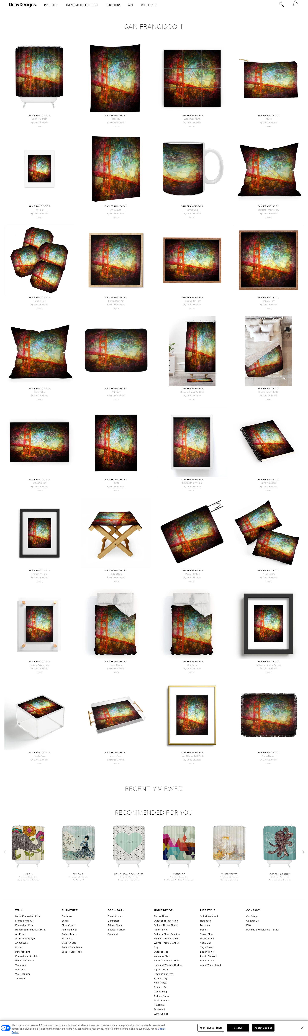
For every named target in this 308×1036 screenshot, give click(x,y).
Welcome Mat (161, 956)
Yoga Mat (205, 943)
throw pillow (39, 392)
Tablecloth (160, 1009)
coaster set (39, 301)
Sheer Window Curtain (166, 960)
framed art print (39, 574)
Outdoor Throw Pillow (166, 921)
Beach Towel (207, 952)
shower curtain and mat (192, 392)
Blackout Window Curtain (168, 965)
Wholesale (149, 5)
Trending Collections (82, 5)
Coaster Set (160, 987)
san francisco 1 (39, 115)
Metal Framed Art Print (28, 916)
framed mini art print (192, 483)
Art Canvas (21, 943)
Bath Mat (113, 934)
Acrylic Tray (160, 978)
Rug (156, 947)
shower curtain (39, 119)
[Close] (302, 1028)
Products (51, 5)
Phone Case (207, 960)
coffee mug (192, 210)
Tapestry (20, 978)
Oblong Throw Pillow (166, 925)
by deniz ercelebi (39, 122)
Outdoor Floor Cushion (167, 934)
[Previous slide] (5, 852)
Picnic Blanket (208, 956)
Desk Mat (205, 925)
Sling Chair (68, 925)
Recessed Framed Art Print (30, 930)
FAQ (248, 925)
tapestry (116, 119)
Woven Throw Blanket (166, 943)
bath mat (116, 392)
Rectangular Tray (164, 974)
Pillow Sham (115, 925)
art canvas (116, 210)
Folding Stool (69, 930)
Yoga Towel (206, 947)
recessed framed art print (268, 665)
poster (116, 483)
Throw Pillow (161, 916)
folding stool (115, 574)
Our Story (113, 5)
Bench (65, 921)
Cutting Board (162, 996)
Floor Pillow (161, 930)
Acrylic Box (160, 983)
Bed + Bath (116, 910)
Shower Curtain (116, 930)
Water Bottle (207, 938)
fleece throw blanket (268, 392)
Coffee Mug (160, 991)
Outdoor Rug (161, 952)
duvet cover (116, 665)
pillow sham (269, 574)
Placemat (159, 1005)
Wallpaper (21, 965)
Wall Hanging (23, 974)
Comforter (113, 921)
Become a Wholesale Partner (262, 930)
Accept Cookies (263, 1027)
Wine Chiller (161, 1014)
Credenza (67, 916)
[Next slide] (303, 852)
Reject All (238, 1027)
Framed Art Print (24, 925)
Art (130, 5)
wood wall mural (192, 119)
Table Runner (161, 1000)
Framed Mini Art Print (27, 956)
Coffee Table (69, 934)
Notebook (205, 921)
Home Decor (163, 910)
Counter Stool (69, 943)
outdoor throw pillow (268, 210)
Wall (19, 910)
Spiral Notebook (209, 916)
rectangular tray (192, 301)
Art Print (20, 934)
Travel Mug (206, 934)
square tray (268, 301)
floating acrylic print (39, 665)
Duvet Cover (115, 916)
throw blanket (269, 756)
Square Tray (161, 969)
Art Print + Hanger (25, 938)
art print (39, 210)
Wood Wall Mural (25, 960)
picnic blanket (192, 574)
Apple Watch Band (210, 965)
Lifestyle (207, 910)
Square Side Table (72, 952)
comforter (192, 665)
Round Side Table (72, 947)
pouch (268, 119)
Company (253, 910)
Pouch (203, 930)
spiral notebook (268, 483)
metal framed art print (192, 756)
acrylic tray (115, 756)
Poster (19, 947)
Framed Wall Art (24, 921)
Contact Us (252, 921)
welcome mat (39, 483)
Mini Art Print (22, 952)
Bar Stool (67, 938)
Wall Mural (21, 969)
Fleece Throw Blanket (166, 938)
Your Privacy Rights (210, 1027)
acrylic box (39, 756)
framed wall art (116, 301)
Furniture (70, 910)
